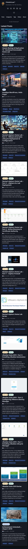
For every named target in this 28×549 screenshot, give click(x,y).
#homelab (10, 66)
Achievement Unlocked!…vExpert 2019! (11, 528)
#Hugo (10, 109)
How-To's (11, 45)
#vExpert (5, 157)
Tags (15, 17)
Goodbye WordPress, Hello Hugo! (12, 93)
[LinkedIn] (20, 8)
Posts (3, 17)
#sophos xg (5, 248)
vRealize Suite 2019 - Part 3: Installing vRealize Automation (13, 356)
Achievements (6, 524)
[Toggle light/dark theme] (14, 12)
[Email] (8, 8)
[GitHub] (17, 8)
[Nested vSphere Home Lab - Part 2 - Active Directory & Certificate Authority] (14, 214)
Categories (9, 17)
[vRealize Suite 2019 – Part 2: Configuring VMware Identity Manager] (14, 385)
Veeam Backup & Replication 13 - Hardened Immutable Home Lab (13, 50)
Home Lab (5, 45)
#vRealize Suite (12, 374)
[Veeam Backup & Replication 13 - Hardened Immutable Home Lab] (14, 35)
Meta (4, 89)
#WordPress (16, 109)
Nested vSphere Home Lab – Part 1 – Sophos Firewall (13, 273)
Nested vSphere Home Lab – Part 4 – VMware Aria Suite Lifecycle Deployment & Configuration (13, 138)
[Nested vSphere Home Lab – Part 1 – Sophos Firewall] (14, 259)
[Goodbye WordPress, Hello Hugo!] (14, 80)
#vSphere (13, 418)
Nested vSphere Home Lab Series (12, 315)
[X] (11, 8)
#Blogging (5, 109)
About (24, 17)
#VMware (5, 69)
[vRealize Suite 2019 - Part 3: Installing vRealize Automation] (14, 342)
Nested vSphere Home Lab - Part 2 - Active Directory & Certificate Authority (12, 229)
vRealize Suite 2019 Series (11, 486)
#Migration (15, 111)
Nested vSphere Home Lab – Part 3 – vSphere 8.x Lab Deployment (13, 183)
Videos (19, 17)
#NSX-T (4, 331)
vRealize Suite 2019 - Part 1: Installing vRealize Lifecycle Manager (12, 444)
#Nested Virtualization (20, 155)
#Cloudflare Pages (7, 111)
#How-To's (16, 66)
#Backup (22, 66)
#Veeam (4, 66)
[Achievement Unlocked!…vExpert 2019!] (14, 514)
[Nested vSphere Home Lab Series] (14, 301)
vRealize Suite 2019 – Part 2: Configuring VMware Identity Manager (13, 399)
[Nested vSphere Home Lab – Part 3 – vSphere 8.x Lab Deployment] (14, 168)
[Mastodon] (14, 8)
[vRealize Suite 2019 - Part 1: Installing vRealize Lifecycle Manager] (14, 429)
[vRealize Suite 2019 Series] (14, 473)
